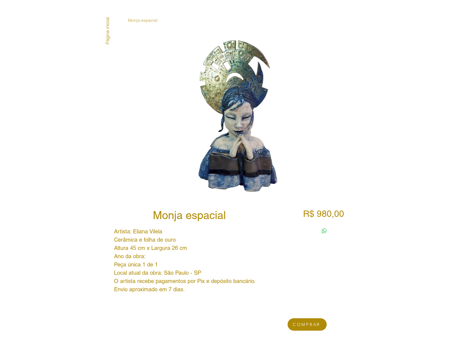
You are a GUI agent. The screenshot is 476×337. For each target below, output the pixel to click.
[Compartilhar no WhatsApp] (324, 231)
